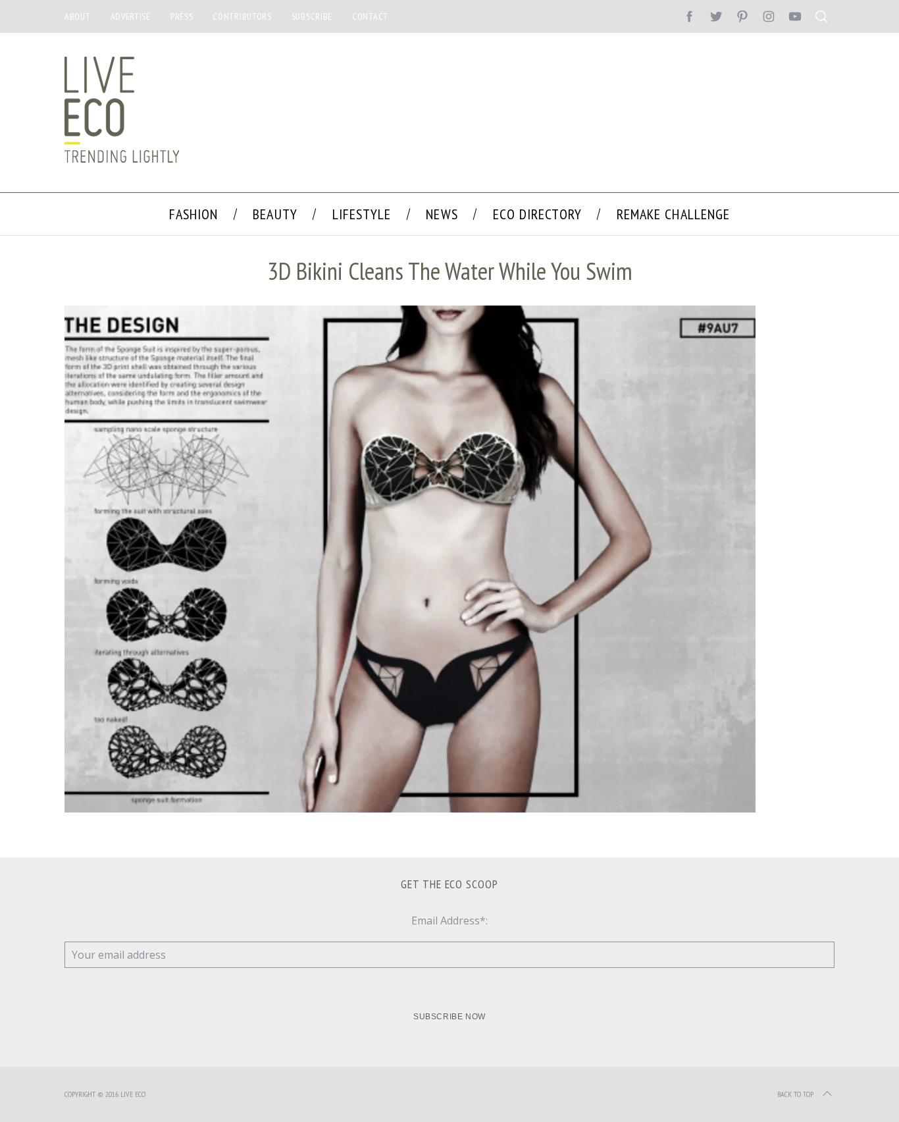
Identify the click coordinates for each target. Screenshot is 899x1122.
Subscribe (312, 16)
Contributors (242, 16)
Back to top (795, 1094)
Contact (370, 16)
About (77, 16)
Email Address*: (449, 920)
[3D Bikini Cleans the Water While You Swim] (410, 808)
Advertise (131, 16)
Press (181, 16)
